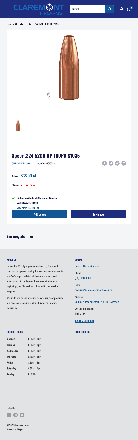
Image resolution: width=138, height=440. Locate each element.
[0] (128, 9)
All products (20, 24)
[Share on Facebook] (104, 163)
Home (9, 24)
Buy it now (98, 214)
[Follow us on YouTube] (22, 414)
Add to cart (40, 214)
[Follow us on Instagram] (15, 414)
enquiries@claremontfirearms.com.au (93, 290)
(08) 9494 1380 (83, 278)
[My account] (121, 9)
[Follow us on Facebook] (9, 414)
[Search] (109, 9)
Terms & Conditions (84, 321)
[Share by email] (123, 163)
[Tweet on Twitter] (117, 163)
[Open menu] (8, 9)
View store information (28, 208)
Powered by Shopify (15, 429)
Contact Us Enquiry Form (87, 266)
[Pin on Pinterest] (111, 163)
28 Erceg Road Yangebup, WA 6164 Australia (97, 302)
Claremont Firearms (22, 163)
